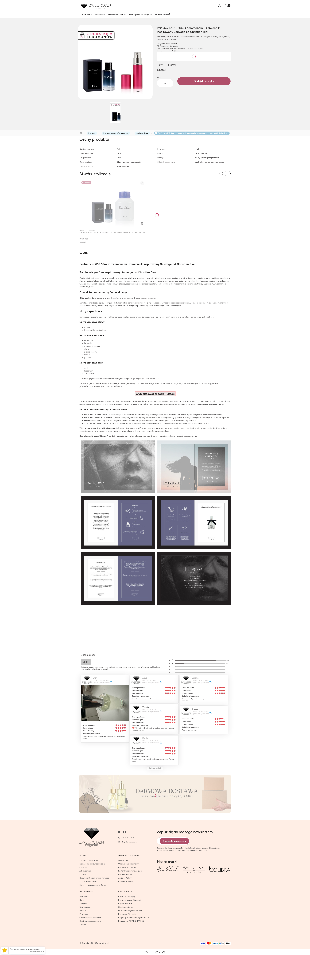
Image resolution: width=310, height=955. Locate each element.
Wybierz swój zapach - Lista (154, 394)
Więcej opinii (155, 768)
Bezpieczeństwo (125, 874)
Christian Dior (142, 133)
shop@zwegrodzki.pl (130, 842)
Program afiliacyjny (126, 896)
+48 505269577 (128, 838)
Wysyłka (83, 903)
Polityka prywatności (88, 881)
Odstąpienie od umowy (128, 864)
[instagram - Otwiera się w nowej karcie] (119, 832)
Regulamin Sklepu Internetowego (94, 878)
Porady (82, 874)
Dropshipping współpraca (130, 910)
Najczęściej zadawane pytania (92, 885)
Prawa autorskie (125, 881)
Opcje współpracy (126, 907)
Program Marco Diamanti (129, 900)
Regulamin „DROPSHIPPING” (131, 921)
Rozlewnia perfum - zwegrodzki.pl (81, 133)
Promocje (83, 914)
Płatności (83, 896)
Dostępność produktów (90, 921)
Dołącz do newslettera (174, 841)
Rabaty (82, 910)
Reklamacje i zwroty (127, 867)
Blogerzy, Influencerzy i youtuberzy (133, 917)
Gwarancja (123, 860)
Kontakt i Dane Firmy (88, 860)
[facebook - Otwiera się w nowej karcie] (124, 832)
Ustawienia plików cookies (91, 864)
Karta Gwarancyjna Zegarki (130, 871)
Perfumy (91, 133)
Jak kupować (85, 871)
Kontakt (83, 924)
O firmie (83, 867)
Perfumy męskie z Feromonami (115, 133)
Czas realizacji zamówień (90, 917)
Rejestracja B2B (125, 903)
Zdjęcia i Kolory (125, 878)
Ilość (158, 77)
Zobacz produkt (142, 223)
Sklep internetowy (154, 952)
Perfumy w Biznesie (127, 914)
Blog (81, 900)
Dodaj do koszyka (204, 81)
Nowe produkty (86, 907)
